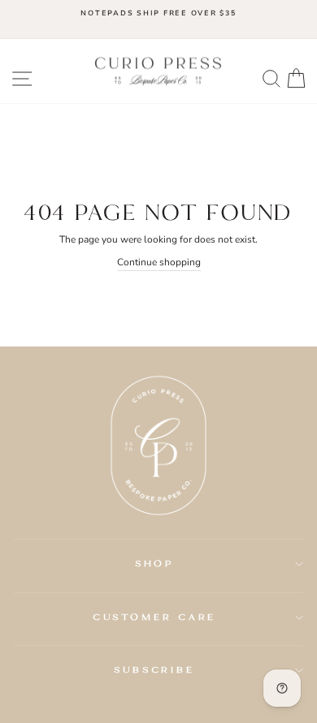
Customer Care (155, 616)
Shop (155, 563)
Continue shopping (159, 262)
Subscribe (154, 669)
